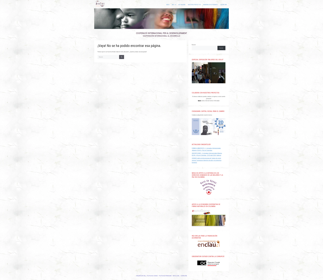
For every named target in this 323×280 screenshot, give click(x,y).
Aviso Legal (176, 276)
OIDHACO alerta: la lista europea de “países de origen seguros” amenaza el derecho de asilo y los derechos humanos (206, 160)
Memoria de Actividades (210, 4)
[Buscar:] (108, 57)
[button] (174, 5)
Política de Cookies (152, 276)
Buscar (194, 44)
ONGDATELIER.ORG (141, 276)
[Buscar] (121, 57)
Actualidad (181, 4)
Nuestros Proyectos (194, 4)
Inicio (167, 4)
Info (173, 4)
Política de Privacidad (165, 276)
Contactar (223, 4)
